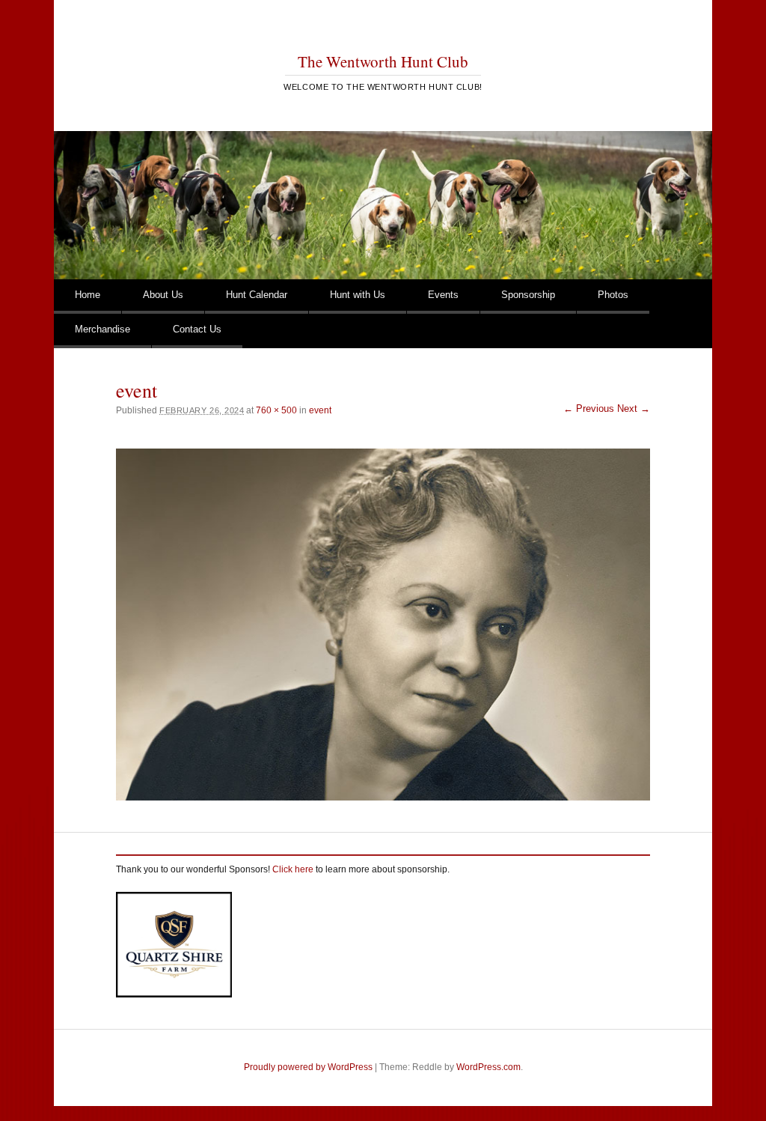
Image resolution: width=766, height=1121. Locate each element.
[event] (383, 625)
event (320, 410)
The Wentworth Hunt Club (383, 61)
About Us (163, 294)
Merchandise (102, 329)
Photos (613, 294)
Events (443, 294)
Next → (633, 408)
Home (87, 294)
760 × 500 (276, 410)
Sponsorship (528, 294)
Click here (292, 869)
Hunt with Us (357, 294)
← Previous (588, 408)
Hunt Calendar (256, 294)
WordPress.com (488, 1067)
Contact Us (197, 329)
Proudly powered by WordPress (308, 1067)
